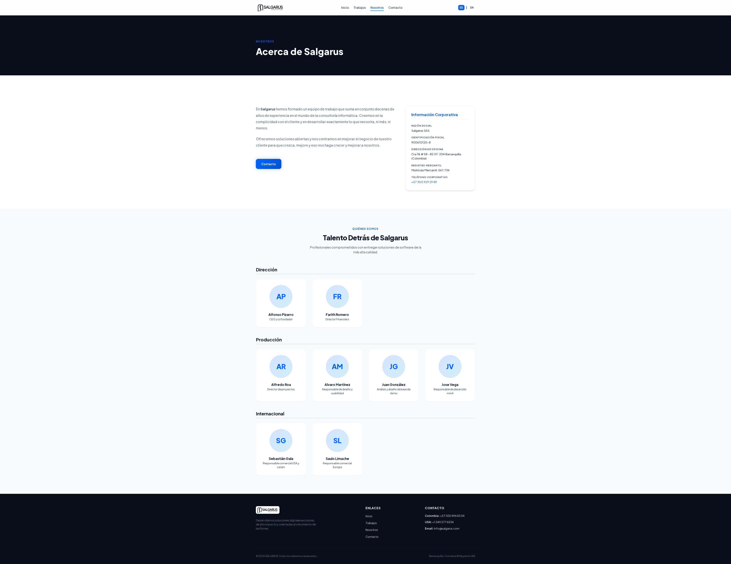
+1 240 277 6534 (443, 522)
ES (461, 7)
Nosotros (377, 7)
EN (472, 7)
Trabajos (360, 7)
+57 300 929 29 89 (424, 182)
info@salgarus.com (446, 528)
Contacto (395, 7)
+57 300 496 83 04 (452, 515)
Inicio (345, 7)
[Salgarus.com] (270, 7)
